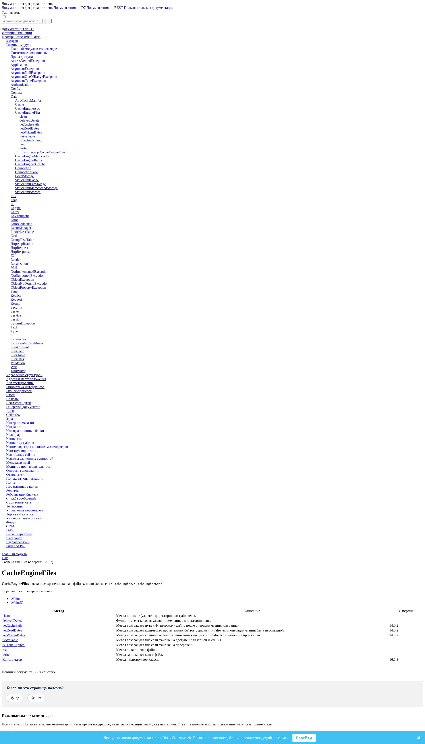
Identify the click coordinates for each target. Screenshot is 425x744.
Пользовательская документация (148, 8)
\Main (15, 599)
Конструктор (12, 659)
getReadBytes (12, 630)
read (5, 650)
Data (5, 558)
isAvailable (10, 640)
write (6, 654)
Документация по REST (105, 8)
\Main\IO (17, 603)
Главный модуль (14, 554)
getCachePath (12, 625)
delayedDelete (12, 620)
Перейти (304, 737)
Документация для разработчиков (27, 8)
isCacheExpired (13, 645)
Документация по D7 (70, 8)
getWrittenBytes (13, 635)
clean (6, 616)
